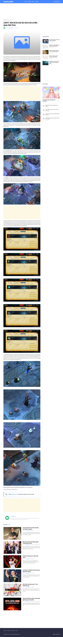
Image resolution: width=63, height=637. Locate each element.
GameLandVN (8, 2)
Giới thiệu (4, 630)
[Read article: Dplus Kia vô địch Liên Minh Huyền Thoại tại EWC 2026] (12, 547)
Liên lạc (16, 630)
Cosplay (36, 1)
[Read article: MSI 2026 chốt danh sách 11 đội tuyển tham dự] (12, 590)
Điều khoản (8, 630)
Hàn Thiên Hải (13, 516)
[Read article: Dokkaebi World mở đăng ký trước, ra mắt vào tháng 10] (45, 52)
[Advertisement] (31, 11)
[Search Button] (59, 2)
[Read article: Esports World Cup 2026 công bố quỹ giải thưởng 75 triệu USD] (12, 604)
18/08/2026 (32, 530)
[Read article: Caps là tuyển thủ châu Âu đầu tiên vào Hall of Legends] (12, 533)
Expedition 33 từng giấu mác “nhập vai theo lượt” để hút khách (54, 62)
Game (26, 1)
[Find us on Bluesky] (57, 634)
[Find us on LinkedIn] (59, 634)
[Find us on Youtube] (56, 634)
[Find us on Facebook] (53, 634)
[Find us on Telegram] (54, 634)
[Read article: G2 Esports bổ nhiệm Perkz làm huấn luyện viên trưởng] (12, 575)
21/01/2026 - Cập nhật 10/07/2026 (35, 601)
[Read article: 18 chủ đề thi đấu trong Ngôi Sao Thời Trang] (51, 93)
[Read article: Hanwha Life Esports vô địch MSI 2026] (12, 561)
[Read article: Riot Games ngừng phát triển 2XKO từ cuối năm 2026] (45, 47)
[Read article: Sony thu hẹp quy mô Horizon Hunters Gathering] (45, 41)
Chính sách (12, 630)
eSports (29, 1)
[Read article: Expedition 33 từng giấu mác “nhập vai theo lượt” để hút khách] (45, 63)
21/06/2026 (32, 587)
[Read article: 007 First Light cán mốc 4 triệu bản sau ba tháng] (45, 57)
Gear (33, 1)
